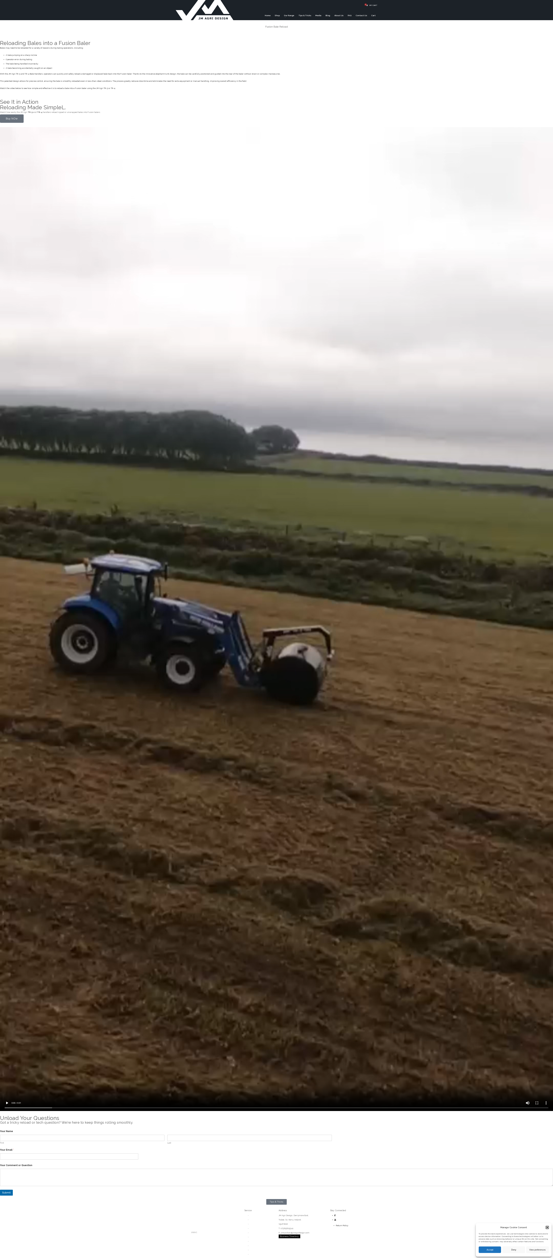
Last (169, 1143)
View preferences (537, 1249)
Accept (490, 1249)
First (2, 1143)
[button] (547, 1227)
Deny (513, 1249)
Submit (6, 1192)
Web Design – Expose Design (210, 1232)
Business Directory (289, 1236)
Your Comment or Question (16, 1165)
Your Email (7, 1149)
